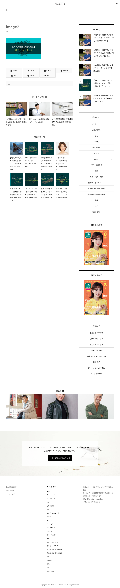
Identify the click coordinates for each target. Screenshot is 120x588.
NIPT (48, 491)
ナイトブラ (96, 153)
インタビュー (96, 124)
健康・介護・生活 (96, 177)
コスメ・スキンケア (53, 513)
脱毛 (96, 206)
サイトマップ (10, 494)
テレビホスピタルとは (60, 458)
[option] (24, 406)
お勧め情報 (96, 130)
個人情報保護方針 (11, 487)
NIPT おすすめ (96, 350)
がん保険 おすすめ (96, 344)
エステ (49, 502)
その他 (96, 141)
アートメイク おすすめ (96, 368)
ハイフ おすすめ (96, 374)
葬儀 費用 (96, 362)
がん (96, 136)
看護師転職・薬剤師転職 (96, 194)
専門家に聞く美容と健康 (96, 188)
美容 (96, 200)
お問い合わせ (10, 491)
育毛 (48, 564)
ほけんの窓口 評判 (96, 339)
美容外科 (49, 560)
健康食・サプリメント (96, 183)
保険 (96, 171)
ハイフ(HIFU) (51, 528)
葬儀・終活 (96, 212)
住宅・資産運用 (96, 165)
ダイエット (96, 147)
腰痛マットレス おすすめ (96, 356)
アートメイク (51, 495)
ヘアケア (96, 159)
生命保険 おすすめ (96, 333)
